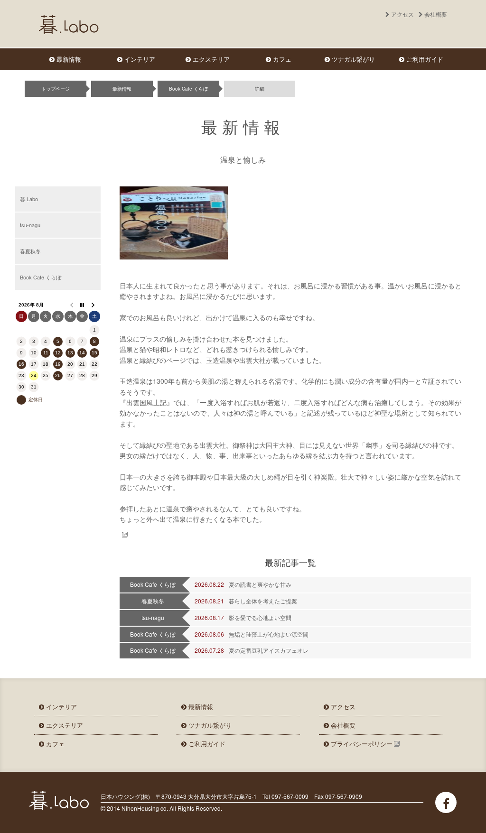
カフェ (281, 59)
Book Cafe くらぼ (188, 88)
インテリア (138, 59)
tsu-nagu (30, 225)
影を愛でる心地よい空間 (260, 617)
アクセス (402, 14)
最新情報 (68, 59)
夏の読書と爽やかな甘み (260, 584)
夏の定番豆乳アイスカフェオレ (268, 650)
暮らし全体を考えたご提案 (263, 601)
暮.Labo (29, 199)
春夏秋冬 (30, 251)
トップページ (55, 88)
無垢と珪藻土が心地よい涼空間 (268, 634)
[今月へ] (82, 305)
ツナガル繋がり (352, 59)
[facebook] (446, 802)
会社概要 (342, 725)
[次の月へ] (94, 305)
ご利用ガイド (423, 59)
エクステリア (210, 59)
